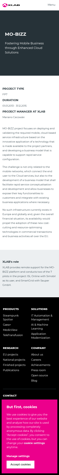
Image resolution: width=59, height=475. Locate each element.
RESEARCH (10, 348)
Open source (39, 375)
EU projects (10, 354)
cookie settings (34, 443)
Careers (36, 359)
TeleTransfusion (13, 335)
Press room (38, 370)
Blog (34, 380)
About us (37, 354)
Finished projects (14, 365)
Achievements (40, 365)
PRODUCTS (11, 309)
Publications (11, 370)
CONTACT (10, 395)
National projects (14, 359)
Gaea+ (7, 324)
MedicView (10, 330)
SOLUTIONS (39, 309)
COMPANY (38, 348)
